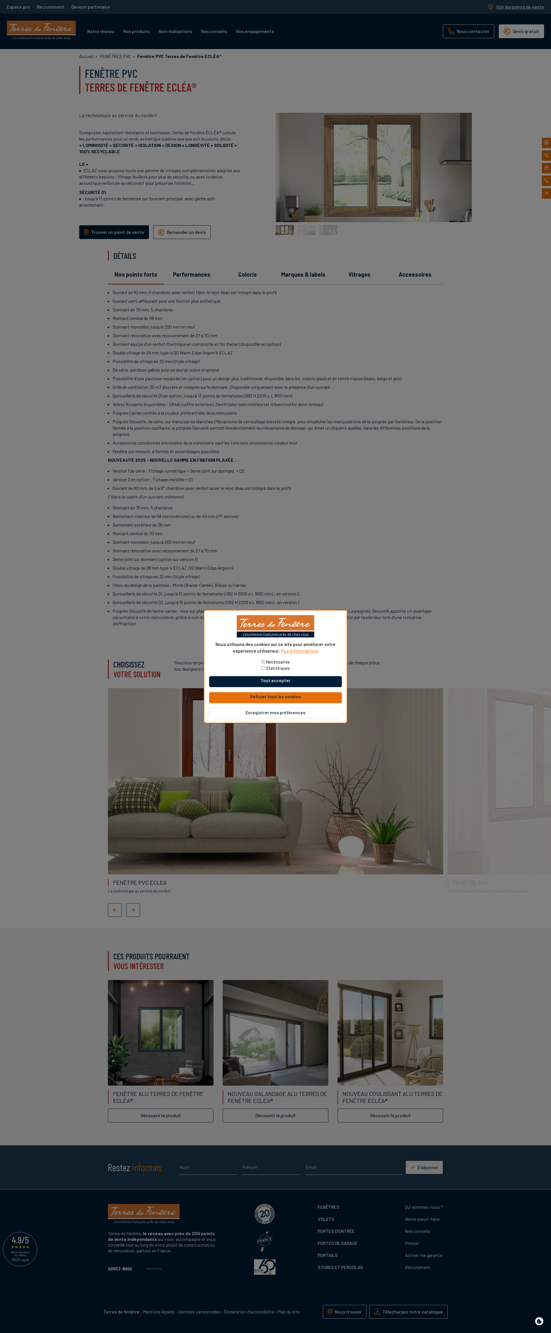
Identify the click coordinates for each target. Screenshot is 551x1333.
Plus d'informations (299, 650)
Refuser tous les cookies (275, 696)
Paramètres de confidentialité (540, 1322)
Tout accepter (275, 680)
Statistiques (278, 668)
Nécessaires (278, 661)
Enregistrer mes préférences (275, 712)
